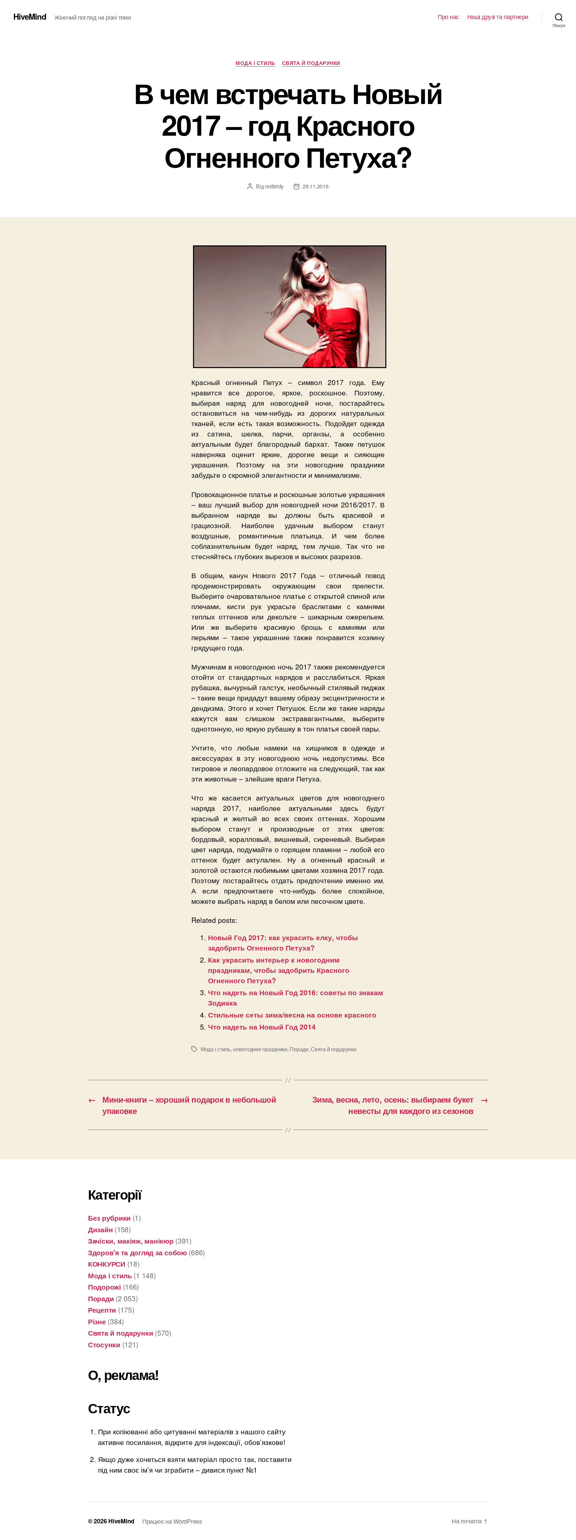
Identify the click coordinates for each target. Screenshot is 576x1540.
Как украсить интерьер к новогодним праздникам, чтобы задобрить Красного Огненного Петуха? (278, 970)
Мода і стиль (255, 63)
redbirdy (274, 186)
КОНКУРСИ (106, 1264)
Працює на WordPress (172, 1521)
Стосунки (104, 1344)
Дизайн (100, 1229)
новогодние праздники (260, 1049)
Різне (97, 1321)
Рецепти (102, 1310)
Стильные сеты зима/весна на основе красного (292, 1015)
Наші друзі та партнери (497, 16)
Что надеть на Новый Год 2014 (262, 1027)
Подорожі (104, 1287)
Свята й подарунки (311, 63)
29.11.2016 (315, 186)
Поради (299, 1049)
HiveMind (29, 16)
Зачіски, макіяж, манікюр (131, 1241)
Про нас (448, 16)
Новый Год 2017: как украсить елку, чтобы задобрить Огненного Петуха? (283, 942)
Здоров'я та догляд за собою (137, 1252)
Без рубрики (109, 1218)
